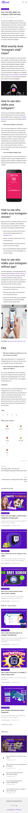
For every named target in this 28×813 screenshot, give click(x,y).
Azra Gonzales (6, 525)
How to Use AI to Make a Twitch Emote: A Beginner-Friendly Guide (14, 517)
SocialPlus (12, 273)
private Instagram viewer (15, 74)
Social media (5, 9)
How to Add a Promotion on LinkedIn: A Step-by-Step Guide (13, 674)
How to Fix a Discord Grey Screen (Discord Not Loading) (12, 592)
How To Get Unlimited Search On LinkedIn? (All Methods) (11, 634)
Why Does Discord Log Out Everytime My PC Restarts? (16, 765)
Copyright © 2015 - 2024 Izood (14, 809)
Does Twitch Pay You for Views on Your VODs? (13, 555)
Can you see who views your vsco (16, 341)
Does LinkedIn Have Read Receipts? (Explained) (12, 711)
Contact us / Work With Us (14, 801)
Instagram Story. (7, 235)
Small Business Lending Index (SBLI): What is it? (14, 480)
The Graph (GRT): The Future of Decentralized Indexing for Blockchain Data (13, 469)
